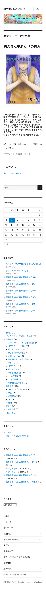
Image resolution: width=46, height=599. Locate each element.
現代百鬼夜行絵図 (15, 382)
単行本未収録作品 (13, 372)
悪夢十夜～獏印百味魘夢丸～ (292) (21, 310)
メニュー (38, 9)
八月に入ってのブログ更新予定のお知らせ (24, 264)
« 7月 (6, 244)
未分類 (9, 406)
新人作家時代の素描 (16, 352)
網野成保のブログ (15, 9)
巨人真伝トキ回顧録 (16, 349)
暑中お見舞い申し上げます (17, 270)
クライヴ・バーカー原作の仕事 (21, 343)
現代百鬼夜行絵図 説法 (18, 359)
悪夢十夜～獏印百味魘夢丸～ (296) (21, 284)
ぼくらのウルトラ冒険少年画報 (19, 336)
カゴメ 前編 (13, 376)
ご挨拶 (9, 432)
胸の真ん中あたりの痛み (22, 46)
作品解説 (9, 339)
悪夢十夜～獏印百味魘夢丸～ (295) (21, 290)
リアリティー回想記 (16, 346)
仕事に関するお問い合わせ (17, 435)
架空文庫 (19, 154)
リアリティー (14, 366)
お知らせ (9, 333)
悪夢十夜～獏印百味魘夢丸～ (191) (20, 475)
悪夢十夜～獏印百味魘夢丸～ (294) (21, 297)
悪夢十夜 (9, 386)
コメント (27, 154)
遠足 (10, 402)
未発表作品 (10, 409)
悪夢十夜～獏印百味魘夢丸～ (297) (21, 277)
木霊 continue (14, 356)
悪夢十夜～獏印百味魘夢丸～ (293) (20, 304)
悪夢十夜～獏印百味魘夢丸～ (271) (20, 455)
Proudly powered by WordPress (30, 582)
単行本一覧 (10, 362)
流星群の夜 (13, 396)
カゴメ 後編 (13, 379)
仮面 (10, 392)
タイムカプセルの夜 (16, 389)
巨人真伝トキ (14, 369)
